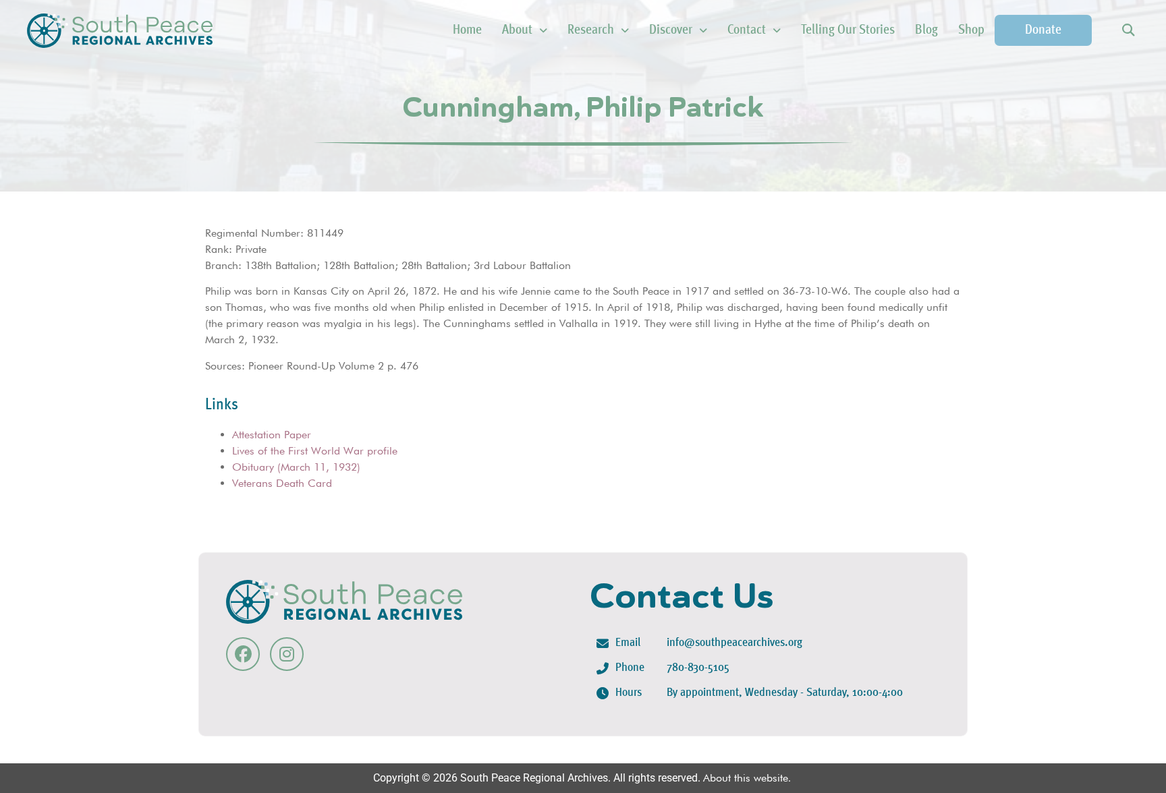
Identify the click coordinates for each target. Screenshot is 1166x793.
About (517, 30)
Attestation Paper (271, 434)
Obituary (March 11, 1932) (296, 467)
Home (467, 30)
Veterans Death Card (282, 483)
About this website (745, 777)
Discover (670, 30)
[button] (1128, 31)
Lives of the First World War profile (314, 450)
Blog (926, 30)
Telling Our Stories (848, 30)
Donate (1043, 30)
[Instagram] (287, 654)
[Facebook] (243, 654)
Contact (746, 30)
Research (590, 30)
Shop (971, 30)
